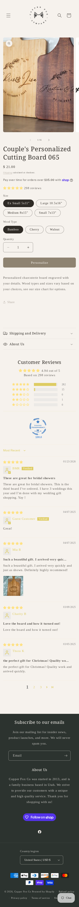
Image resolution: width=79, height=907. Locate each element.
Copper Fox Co (22, 891)
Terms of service (41, 898)
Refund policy (67, 891)
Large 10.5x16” (51, 203)
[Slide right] (49, 140)
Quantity (8, 239)
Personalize (39, 262)
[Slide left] (30, 140)
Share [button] (11, 302)
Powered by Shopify (43, 891)
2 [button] (34, 687)
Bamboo (13, 229)
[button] (8, 15)
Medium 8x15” (18, 212)
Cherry (34, 229)
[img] (13, 462)
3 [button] (41, 687)
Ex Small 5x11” (18, 203)
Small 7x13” (47, 212)
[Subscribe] (65, 756)
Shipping (7, 172)
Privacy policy (19, 898)
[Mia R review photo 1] (13, 586)
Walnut (55, 229)
